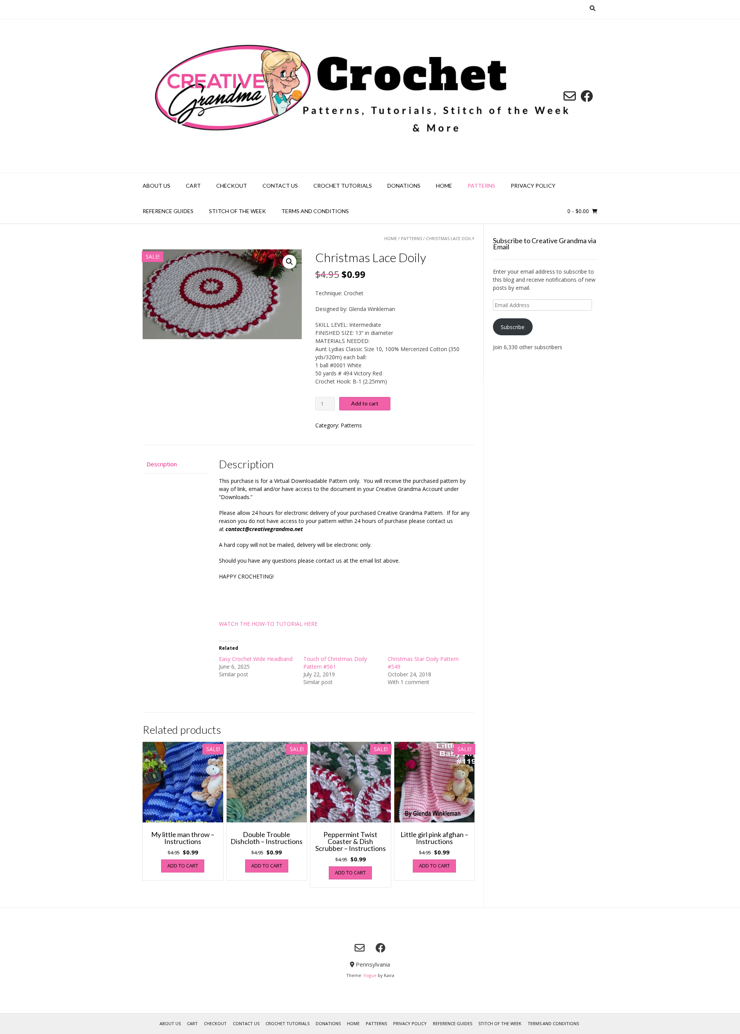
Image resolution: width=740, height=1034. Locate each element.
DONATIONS (403, 185)
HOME (444, 185)
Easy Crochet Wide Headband (256, 658)
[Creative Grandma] (370, 96)
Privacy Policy (533, 185)
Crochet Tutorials (342, 185)
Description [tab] (161, 464)
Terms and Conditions (315, 211)
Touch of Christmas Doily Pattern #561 (335, 662)
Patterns (481, 185)
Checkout (231, 185)
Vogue (370, 975)
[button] (289, 262)
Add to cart (364, 403)
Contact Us (280, 185)
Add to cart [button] (182, 865)
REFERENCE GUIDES (168, 211)
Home (390, 238)
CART (193, 185)
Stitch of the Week (237, 211)
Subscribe (513, 327)
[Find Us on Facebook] (586, 96)
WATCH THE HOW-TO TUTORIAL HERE (268, 623)
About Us (156, 185)
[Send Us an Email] (569, 96)
